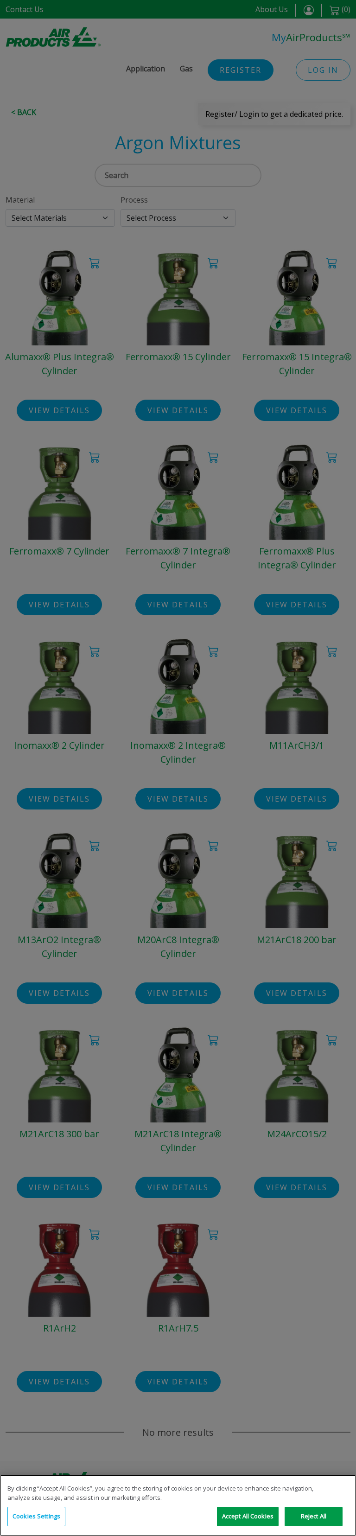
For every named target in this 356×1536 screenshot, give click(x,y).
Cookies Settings (36, 1516)
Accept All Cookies (247, 1516)
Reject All (313, 1516)
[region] (178, 1505)
